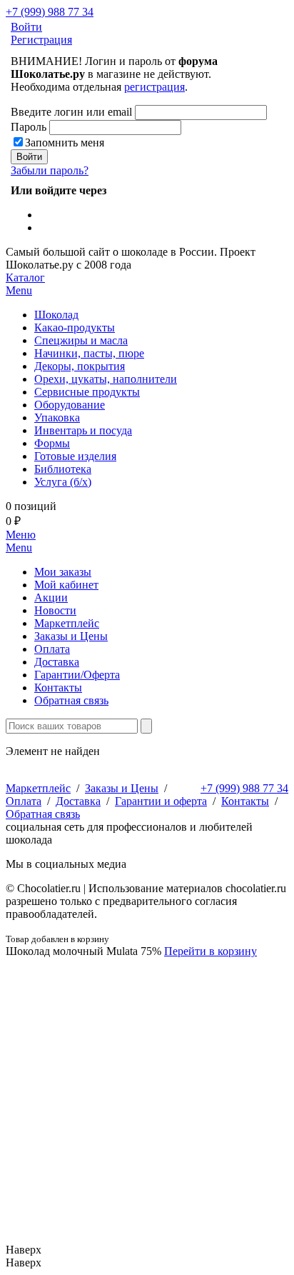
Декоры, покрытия (79, 366)
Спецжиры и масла (81, 340)
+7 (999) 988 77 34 (49, 12)
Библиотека (62, 469)
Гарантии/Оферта (77, 675)
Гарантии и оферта (161, 801)
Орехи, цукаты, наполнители (105, 379)
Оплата (52, 649)
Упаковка (57, 417)
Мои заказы (62, 572)
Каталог (25, 283)
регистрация (154, 87)
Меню (21, 541)
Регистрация (41, 40)
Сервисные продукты (87, 392)
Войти (26, 27)
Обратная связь (71, 700)
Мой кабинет (66, 585)
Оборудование (69, 405)
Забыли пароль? (49, 170)
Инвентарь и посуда (83, 430)
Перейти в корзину (210, 951)
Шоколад (56, 315)
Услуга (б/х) (62, 482)
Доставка (56, 662)
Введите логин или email (71, 112)
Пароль (28, 127)
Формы (52, 443)
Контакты (58, 687)
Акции (51, 597)
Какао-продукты (74, 327)
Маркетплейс (66, 623)
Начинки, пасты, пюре (89, 353)
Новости (55, 610)
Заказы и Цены (71, 636)
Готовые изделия (75, 456)
